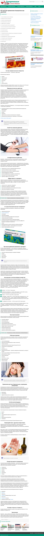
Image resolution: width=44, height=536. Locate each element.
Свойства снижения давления (6, 20)
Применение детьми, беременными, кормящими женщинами (11, 33)
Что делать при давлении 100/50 (36, 21)
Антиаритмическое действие (6, 21)
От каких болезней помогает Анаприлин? (8, 25)
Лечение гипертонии (20, 6)
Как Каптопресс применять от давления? (3, 529)
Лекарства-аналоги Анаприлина (6, 38)
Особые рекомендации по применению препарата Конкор (18, 529)
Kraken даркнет (8, 118)
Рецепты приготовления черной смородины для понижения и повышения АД (36, 18)
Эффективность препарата (5, 23)
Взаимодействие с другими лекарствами (8, 36)
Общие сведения (3, 6)
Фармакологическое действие (6, 18)
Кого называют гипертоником (35, 16)
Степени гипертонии (29, 6)
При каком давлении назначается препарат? (8, 26)
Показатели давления (11, 6)
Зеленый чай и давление (35, 22)
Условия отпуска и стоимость (6, 39)
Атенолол (3, 492)
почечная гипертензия (5, 212)
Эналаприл (3, 495)
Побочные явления (4, 31)
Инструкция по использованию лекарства (8, 28)
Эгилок (11, 499)
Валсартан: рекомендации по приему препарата (24, 529)
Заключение (3, 41)
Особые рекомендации (5, 34)
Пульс (39, 6)
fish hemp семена (3, 118)
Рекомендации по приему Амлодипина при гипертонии (11, 529)
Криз (35, 6)
